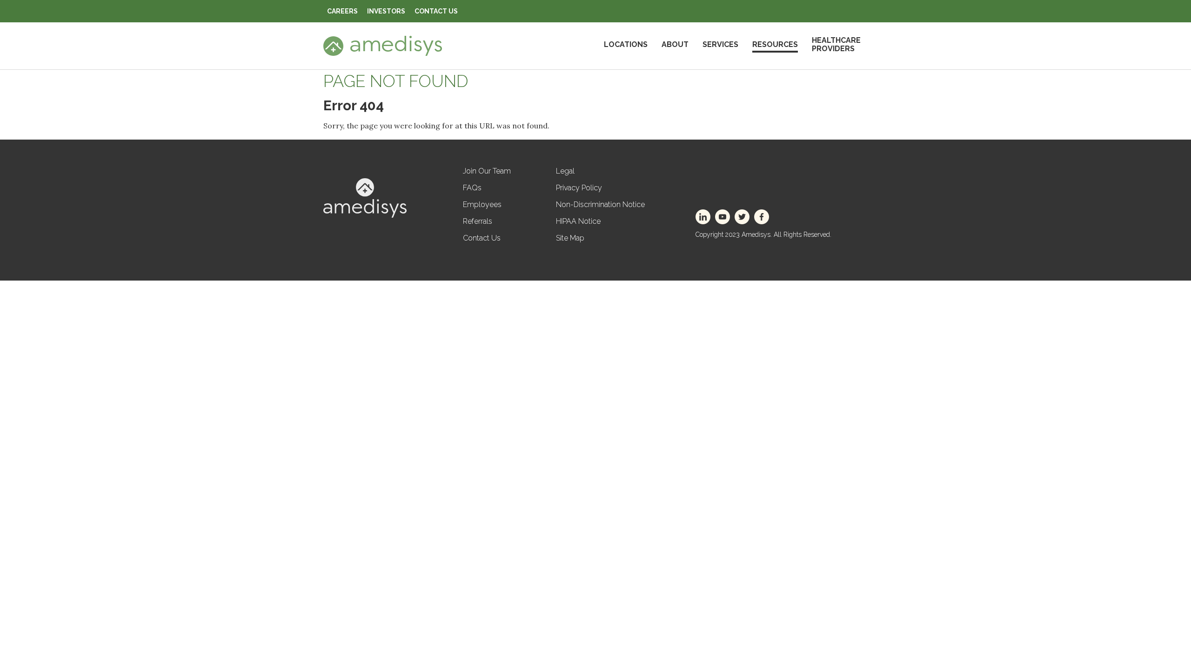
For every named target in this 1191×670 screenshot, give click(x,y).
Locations (626, 44)
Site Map (570, 238)
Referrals (477, 221)
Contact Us (482, 238)
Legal (565, 171)
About (675, 44)
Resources (775, 44)
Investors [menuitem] (386, 11)
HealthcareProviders (836, 44)
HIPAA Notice (578, 221)
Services (720, 44)
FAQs (472, 187)
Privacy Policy (579, 187)
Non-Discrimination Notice (600, 204)
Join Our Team (487, 171)
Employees (482, 204)
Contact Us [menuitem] (436, 11)
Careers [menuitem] (342, 11)
